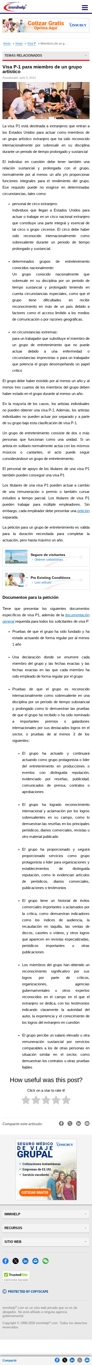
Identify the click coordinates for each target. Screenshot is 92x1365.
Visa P (31, 43)
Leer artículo (43, 582)
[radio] (25, 1100)
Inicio (7, 43)
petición (83, 511)
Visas (19, 43)
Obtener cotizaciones (49, 559)
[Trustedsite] (16, 1281)
